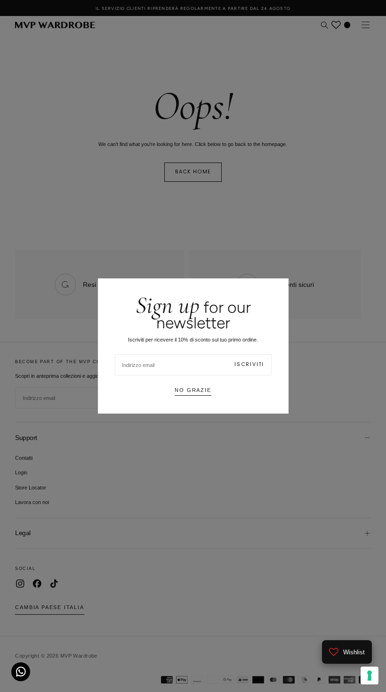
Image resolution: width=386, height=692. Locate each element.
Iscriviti (249, 364)
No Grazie (193, 390)
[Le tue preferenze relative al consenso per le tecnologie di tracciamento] (369, 675)
